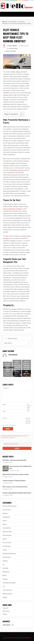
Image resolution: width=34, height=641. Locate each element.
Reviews (5, 575)
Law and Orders (7, 546)
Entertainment (6, 517)
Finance (5, 524)
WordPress (28, 638)
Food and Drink (6, 528)
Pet (3, 564)
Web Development (7, 593)
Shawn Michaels (12, 46)
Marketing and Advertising (9, 553)
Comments (6, 388)
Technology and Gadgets (9, 583)
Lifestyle (5, 550)
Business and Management (9, 506)
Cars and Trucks (13, 21)
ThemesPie (11, 638)
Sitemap (5, 614)
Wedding (5, 597)
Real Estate (5, 568)
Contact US (5, 608)
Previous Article (12, 338)
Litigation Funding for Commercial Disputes (14, 480)
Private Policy (6, 611)
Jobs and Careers (7, 542)
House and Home (7, 535)
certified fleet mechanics (16, 170)
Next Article (8, 343)
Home (5, 21)
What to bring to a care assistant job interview (15, 487)
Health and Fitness (7, 531)
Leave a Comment (11, 51)
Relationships (6, 572)
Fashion (5, 520)
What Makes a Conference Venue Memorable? (15, 460)
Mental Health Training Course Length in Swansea (16, 474)
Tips (4, 586)
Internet (5, 539)
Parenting (5, 561)
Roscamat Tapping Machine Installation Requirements (17, 493)
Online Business (7, 557)
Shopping (5, 579)
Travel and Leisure (7, 590)
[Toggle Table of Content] (21, 114)
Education (5, 513)
